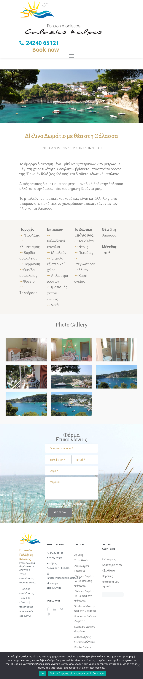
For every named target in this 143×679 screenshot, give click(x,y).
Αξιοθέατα (108, 570)
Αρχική (78, 555)
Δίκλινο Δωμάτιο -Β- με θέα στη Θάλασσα (84, 595)
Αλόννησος (109, 559)
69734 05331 (55, 558)
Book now (45, 49)
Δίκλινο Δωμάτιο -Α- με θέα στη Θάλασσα (84, 580)
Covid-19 (25, 597)
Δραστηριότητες (112, 565)
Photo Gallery (82, 647)
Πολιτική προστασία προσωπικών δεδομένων (77, 673)
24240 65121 (56, 552)
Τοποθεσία (81, 560)
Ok (42, 673)
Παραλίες (107, 576)
